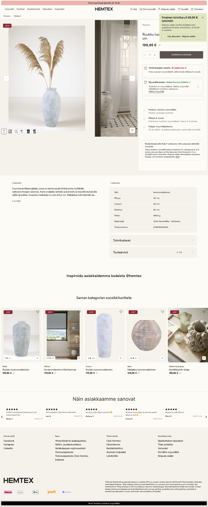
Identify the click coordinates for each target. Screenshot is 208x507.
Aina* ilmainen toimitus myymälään (104, 503)
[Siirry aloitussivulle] (104, 9)
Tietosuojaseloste (64, 452)
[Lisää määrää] (154, 55)
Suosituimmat (33, 9)
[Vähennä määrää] (145, 55)
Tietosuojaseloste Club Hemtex (71, 455)
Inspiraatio (59, 9)
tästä (178, 157)
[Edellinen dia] (6, 78)
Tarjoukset (47, 9)
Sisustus (7, 16)
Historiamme (113, 444)
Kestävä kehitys (114, 448)
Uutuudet (9, 9)
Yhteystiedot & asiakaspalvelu (70, 440)
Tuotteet (20, 9)
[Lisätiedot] (159, 45)
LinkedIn (8, 448)
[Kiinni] (202, 17)
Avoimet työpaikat (116, 452)
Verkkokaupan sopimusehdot (70, 448)
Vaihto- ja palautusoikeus (68, 444)
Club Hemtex (113, 440)
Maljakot (17, 16)
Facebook (9, 440)
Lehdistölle (112, 455)
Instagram (9, 444)
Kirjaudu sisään (165, 455)
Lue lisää (16, 201)
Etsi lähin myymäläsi (168, 452)
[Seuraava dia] (132, 78)
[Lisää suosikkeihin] (132, 130)
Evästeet (59, 459)
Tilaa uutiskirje (165, 444)
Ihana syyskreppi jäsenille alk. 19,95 (104, 3)
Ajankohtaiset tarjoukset (170, 440)
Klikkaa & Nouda (181, 54)
